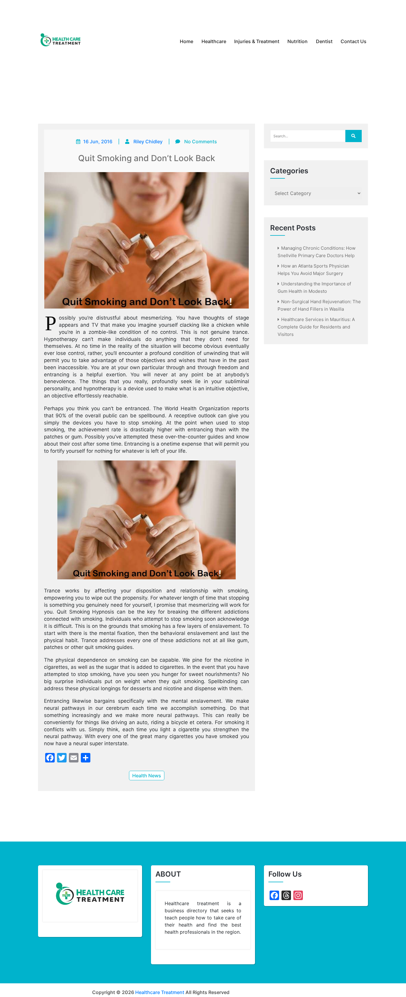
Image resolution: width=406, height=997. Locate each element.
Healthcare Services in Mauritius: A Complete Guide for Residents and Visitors (316, 327)
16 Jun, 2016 (97, 141)
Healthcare (214, 41)
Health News (146, 776)
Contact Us (353, 41)
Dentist (324, 41)
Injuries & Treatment (256, 41)
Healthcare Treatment (159, 992)
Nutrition (297, 41)
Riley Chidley (148, 141)
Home (186, 41)
